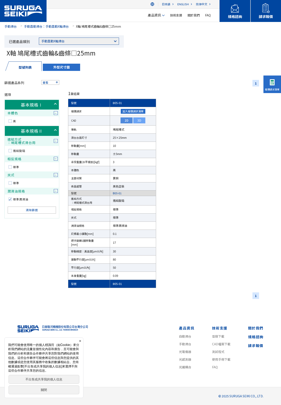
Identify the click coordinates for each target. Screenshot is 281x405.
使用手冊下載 (221, 359)
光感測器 (185, 359)
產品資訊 (186, 328)
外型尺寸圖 (61, 67)
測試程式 (218, 351)
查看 (45, 82)
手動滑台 (10, 26)
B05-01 (117, 103)
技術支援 (219, 328)
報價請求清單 (272, 89)
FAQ (215, 367)
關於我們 (255, 328)
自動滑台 (185, 336)
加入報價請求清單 (133, 111)
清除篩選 (32, 210)
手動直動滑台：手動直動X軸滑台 (46, 26)
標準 (16, 167)
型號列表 (25, 67)
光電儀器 (185, 351)
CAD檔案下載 (221, 344)
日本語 (166, 4)
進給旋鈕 (19, 151)
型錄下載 (218, 336)
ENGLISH (183, 4)
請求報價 (255, 345)
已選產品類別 (19, 41)
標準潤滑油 (20, 199)
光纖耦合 (185, 367)
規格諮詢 (255, 336)
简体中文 (201, 4)
